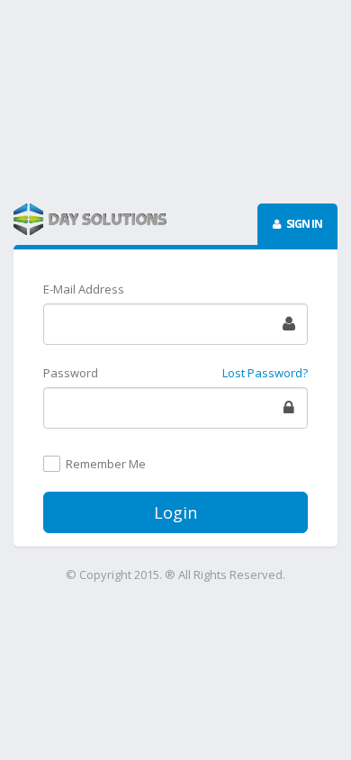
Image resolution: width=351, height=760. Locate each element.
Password (70, 373)
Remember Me (106, 464)
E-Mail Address (83, 289)
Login (175, 512)
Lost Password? (265, 373)
